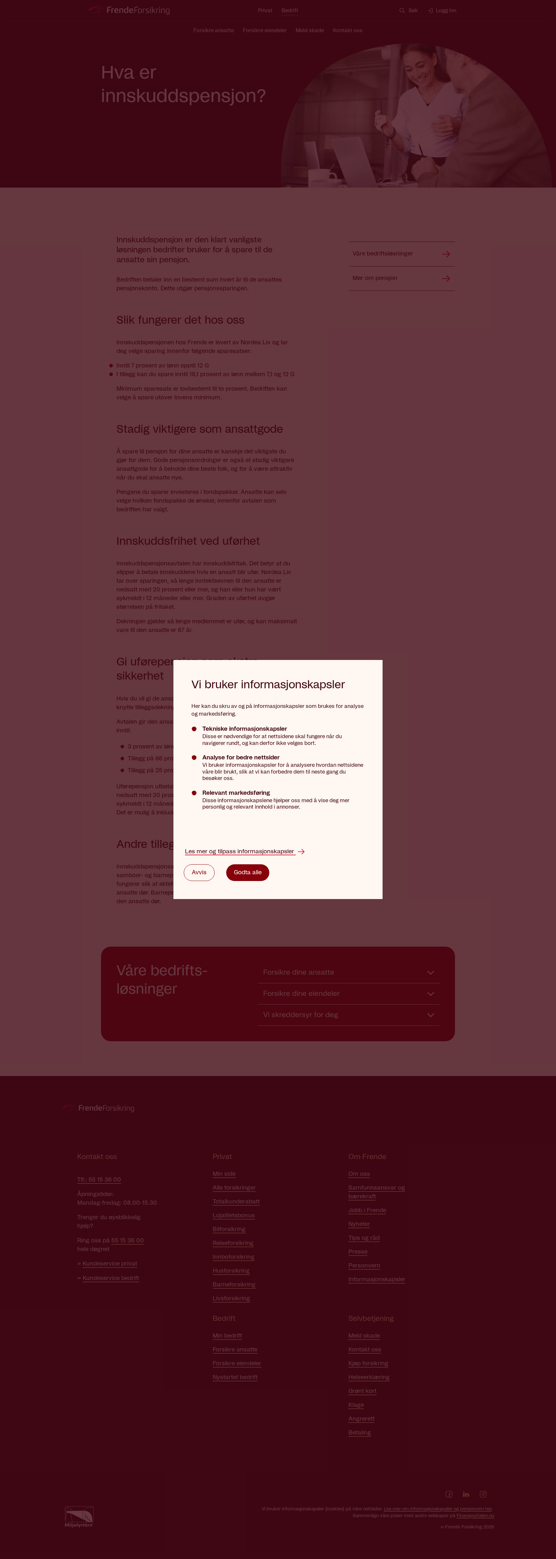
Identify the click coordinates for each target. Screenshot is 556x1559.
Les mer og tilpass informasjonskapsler (240, 852)
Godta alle (248, 873)
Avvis (199, 873)
